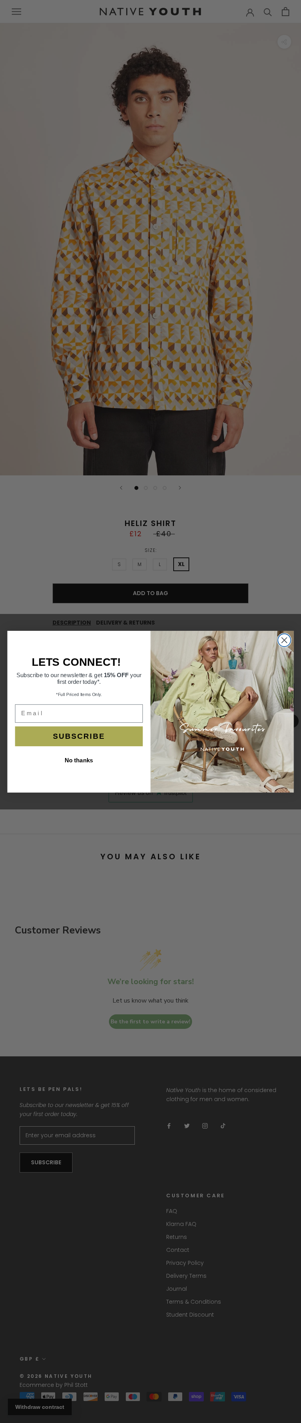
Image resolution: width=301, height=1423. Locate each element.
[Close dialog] (284, 640)
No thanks (79, 760)
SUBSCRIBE (79, 736)
